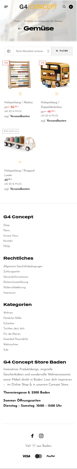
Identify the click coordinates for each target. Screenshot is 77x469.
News (6, 230)
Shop (6, 225)
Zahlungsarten (11, 271)
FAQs (6, 246)
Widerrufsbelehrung (14, 287)
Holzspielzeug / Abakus (18, 102)
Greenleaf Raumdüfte (15, 339)
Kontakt (8, 241)
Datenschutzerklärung (15, 282)
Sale (5, 350)
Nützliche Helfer (12, 318)
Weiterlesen (20, 162)
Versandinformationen (15, 277)
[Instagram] (41, 436)
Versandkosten (20, 116)
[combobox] (32, 51)
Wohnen (8, 312)
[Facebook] (32, 436)
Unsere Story (10, 235)
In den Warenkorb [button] (20, 93)
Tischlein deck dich (14, 328)
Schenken (8, 323)
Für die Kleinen (12, 334)
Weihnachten (10, 344)
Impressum (9, 293)
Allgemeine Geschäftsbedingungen (22, 266)
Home (17, 21)
